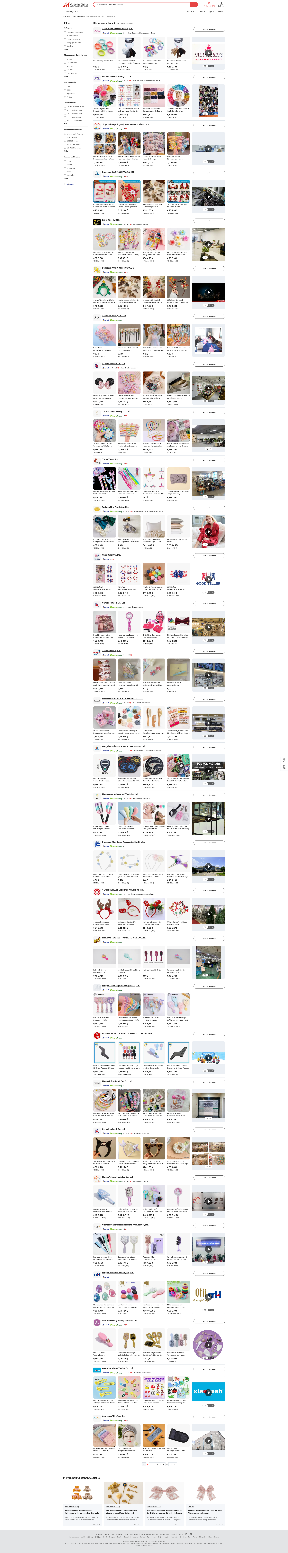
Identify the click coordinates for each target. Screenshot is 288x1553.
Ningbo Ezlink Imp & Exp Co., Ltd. (117, 1081)
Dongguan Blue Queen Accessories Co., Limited (123, 842)
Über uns (99, 1534)
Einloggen (221, 6)
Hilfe (201, 11)
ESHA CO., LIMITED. (111, 220)
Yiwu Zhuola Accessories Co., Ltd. (117, 28)
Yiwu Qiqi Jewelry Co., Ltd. (114, 315)
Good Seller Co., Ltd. (111, 555)
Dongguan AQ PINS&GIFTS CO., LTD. (118, 172)
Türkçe (195, 1537)
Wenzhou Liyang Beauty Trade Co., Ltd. (119, 1320)
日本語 (105, 1537)
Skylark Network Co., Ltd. (113, 363)
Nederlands (174, 1537)
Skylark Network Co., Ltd (113, 603)
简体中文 (90, 1537)
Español (119, 1537)
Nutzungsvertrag (117, 1534)
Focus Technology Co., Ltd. (142, 1541)
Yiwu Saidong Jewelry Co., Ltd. (116, 411)
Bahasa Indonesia (213, 1537)
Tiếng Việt (202, 1537)
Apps (210, 11)
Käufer (189, 11)
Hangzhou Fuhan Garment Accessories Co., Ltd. (123, 746)
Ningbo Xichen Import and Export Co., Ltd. (121, 985)
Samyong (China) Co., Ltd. (114, 1416)
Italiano (142, 1537)
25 (170, 1464)
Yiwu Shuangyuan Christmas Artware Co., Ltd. (123, 890)
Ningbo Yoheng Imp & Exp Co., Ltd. (117, 1177)
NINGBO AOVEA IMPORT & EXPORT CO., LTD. (122, 698)
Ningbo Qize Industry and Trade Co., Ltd (120, 794)
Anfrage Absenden (209, 29)
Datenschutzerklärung (131, 1534)
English (83, 1537)
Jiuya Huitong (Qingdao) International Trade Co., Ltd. (126, 124)
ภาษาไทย (187, 1537)
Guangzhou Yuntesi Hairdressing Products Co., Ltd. (125, 1225)
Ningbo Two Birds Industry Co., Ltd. (118, 1272)
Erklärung (107, 1534)
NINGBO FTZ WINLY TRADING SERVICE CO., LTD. (124, 938)
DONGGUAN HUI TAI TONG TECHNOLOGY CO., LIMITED (127, 1033)
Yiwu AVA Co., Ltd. (110, 459)
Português (135, 1537)
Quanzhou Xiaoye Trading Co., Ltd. (117, 1368)
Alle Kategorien (71, 11)
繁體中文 (98, 1537)
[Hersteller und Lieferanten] (75, 4)
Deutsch (126, 1537)
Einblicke (180, 1534)
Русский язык (151, 1537)
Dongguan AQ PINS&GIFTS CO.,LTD (118, 268)
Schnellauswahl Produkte (167, 1534)
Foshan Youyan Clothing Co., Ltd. (117, 76)
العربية (166, 1537)
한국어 (160, 1537)
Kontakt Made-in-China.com (149, 1534)
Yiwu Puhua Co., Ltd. (111, 650)
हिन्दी (181, 1537)
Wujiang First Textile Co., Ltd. (115, 507)
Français (112, 1537)
